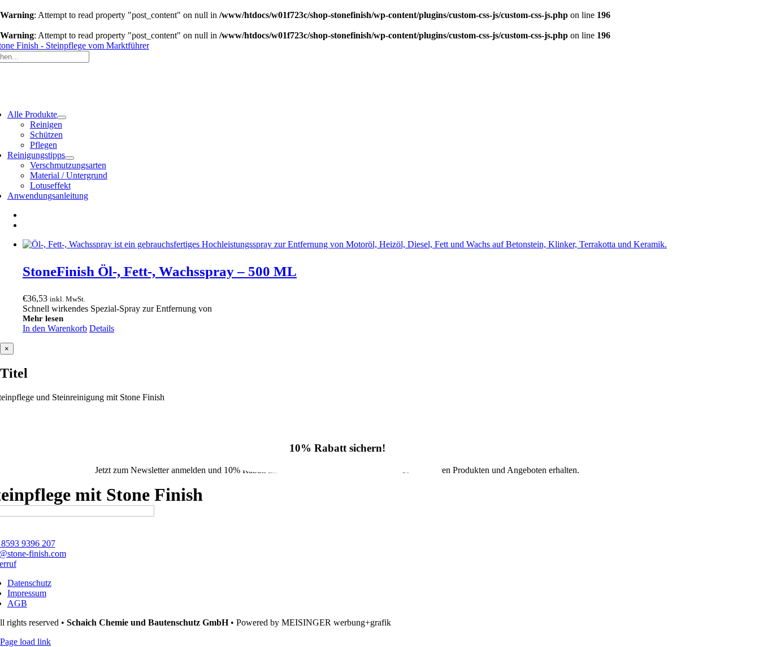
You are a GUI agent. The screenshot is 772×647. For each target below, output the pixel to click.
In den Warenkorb (55, 328)
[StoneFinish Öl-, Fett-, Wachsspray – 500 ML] (397, 244)
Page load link (25, 641)
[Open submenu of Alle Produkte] (61, 117)
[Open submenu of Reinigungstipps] (69, 158)
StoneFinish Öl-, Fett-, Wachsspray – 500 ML (160, 271)
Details (101, 328)
